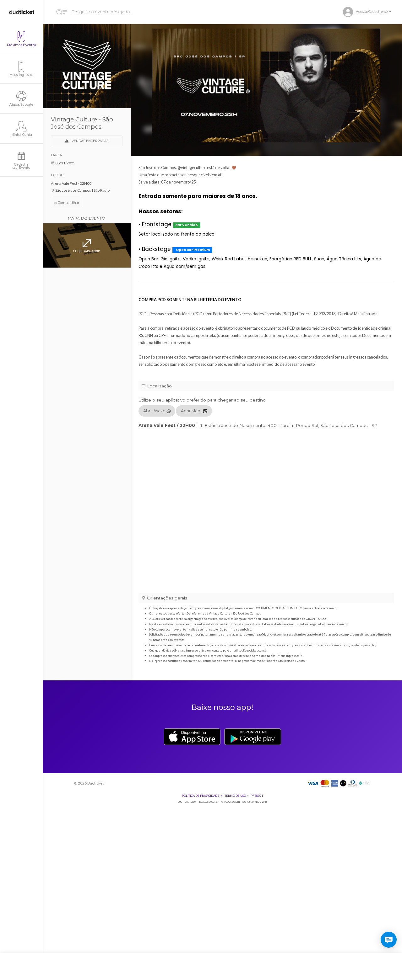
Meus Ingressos (21, 75)
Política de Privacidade (200, 795)
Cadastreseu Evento (21, 166)
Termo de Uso (235, 795)
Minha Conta (21, 135)
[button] (369, 12)
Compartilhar (68, 203)
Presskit (257, 795)
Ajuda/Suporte (21, 105)
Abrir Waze (154, 410)
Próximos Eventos (21, 45)
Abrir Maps (192, 410)
